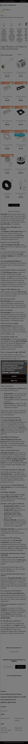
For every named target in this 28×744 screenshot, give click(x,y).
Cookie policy (5, 372)
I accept (14, 376)
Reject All (14, 380)
